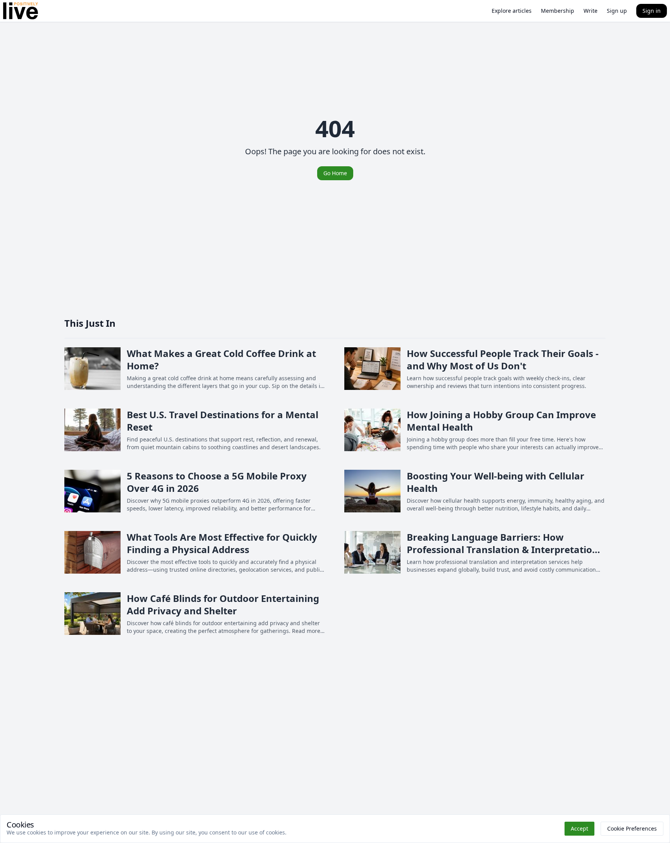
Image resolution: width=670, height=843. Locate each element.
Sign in (651, 10)
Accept (579, 828)
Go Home (335, 173)
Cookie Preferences (632, 828)
